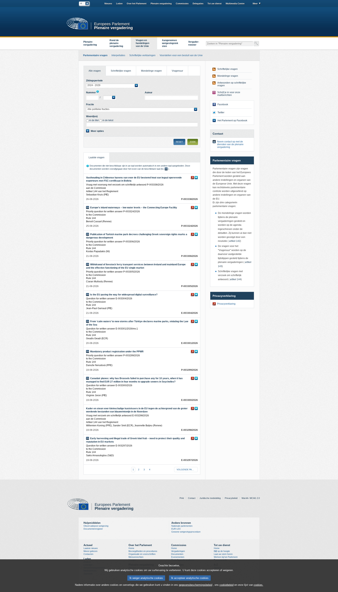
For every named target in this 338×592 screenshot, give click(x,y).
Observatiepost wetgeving (96, 526)
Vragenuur (177, 70)
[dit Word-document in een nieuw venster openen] (196, 177)
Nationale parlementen (181, 526)
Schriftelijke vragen (121, 70)
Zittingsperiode (94, 80)
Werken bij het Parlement (225, 557)
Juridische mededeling (210, 498)
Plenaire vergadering (113, 27)
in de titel (94, 120)
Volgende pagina (187, 469)
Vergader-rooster (193, 43)
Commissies (182, 3)
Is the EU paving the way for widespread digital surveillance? (123, 294)
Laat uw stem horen (223, 554)
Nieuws (108, 3)
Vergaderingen (178, 551)
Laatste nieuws (91, 548)
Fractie (90, 104)
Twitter (221, 112)
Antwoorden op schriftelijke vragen (231, 84)
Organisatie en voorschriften (142, 554)
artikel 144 (235, 279)
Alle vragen (92, 69)
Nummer (91, 92)
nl (81, 3)
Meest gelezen (90, 551)
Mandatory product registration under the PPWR (117, 351)
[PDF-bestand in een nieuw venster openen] (192, 177)
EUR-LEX (176, 529)
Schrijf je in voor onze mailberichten (228, 93)
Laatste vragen (94, 156)
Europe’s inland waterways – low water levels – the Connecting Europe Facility (133, 207)
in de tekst (107, 120)
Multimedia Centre (235, 3)
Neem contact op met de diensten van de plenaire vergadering (230, 144)
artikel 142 (234, 241)
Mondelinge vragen (151, 70)
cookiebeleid (226, 584)
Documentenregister (93, 529)
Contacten (88, 554)
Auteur (148, 92)
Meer (255, 3)
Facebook (223, 104)
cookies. (258, 584)
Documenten (177, 554)
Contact (191, 498)
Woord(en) (92, 116)
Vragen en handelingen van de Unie (142, 43)
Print (182, 498)
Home (131, 548)
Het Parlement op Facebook (232, 120)
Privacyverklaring (226, 303)
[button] (112, 85)
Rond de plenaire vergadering (116, 43)
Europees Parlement (112, 23)
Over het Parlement (137, 3)
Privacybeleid (231, 498)
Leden (119, 3)
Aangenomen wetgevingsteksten (170, 43)
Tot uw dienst (215, 3)
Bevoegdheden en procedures (143, 551)
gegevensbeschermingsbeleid (195, 584)
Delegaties (198, 3)
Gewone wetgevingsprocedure (185, 532)
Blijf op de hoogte (222, 551)
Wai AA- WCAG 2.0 (251, 498)
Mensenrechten (136, 557)
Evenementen (177, 557)
